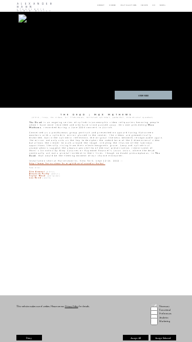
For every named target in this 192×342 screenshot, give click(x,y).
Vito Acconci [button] (37, 172)
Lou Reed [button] (35, 178)
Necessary (164, 306)
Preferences (165, 313)
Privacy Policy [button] (71, 306)
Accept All (136, 337)
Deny (29, 337)
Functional (164, 309)
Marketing (164, 321)
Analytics (163, 317)
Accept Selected (163, 337)
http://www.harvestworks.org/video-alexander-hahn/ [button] (67, 163)
